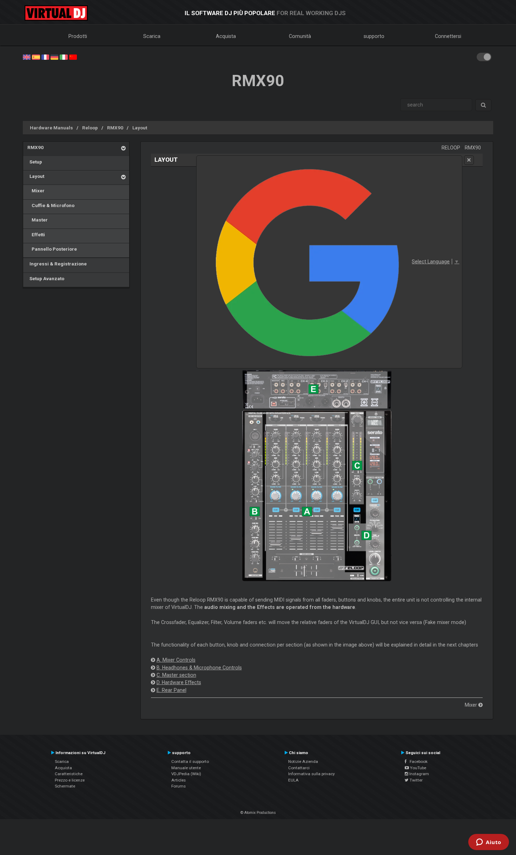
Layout (139, 127)
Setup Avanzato (45, 278)
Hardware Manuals (51, 127)
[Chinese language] (73, 56)
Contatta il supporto (190, 761)
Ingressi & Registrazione (57, 263)
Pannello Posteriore (52, 249)
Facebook (417, 761)
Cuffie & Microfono (50, 205)
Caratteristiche (68, 773)
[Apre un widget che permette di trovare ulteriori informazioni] (488, 842)
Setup (34, 162)
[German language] (54, 56)
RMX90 (115, 127)
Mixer (36, 190)
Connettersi (448, 36)
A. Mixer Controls (176, 660)
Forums (178, 786)
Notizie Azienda (303, 761)
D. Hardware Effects (179, 682)
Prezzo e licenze (70, 780)
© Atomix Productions (258, 812)
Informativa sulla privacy (311, 773)
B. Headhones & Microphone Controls (199, 667)
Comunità (300, 36)
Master (37, 220)
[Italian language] (63, 56)
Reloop (90, 127)
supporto (374, 36)
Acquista (226, 36)
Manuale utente (186, 767)
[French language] (45, 56)
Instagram (418, 773)
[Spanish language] (36, 56)
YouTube (417, 767)
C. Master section (176, 675)
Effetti (36, 234)
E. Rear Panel (171, 690)
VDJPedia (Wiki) (186, 773)
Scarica (151, 36)
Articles (178, 780)
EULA (293, 780)
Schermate (65, 786)
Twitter (416, 780)
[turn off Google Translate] (469, 160)
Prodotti (77, 36)
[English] (27, 56)
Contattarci (299, 767)
